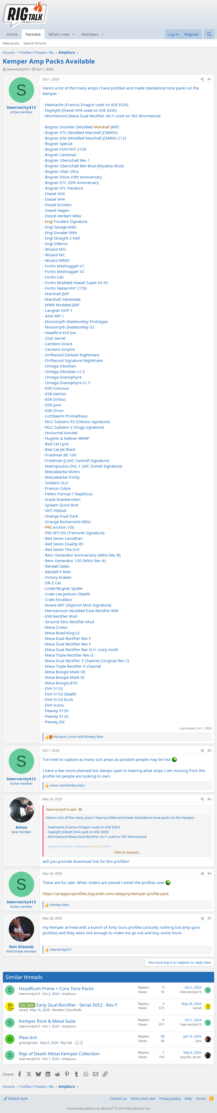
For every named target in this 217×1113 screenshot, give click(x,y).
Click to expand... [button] (127, 852)
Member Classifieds (67, 1010)
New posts (11, 43)
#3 (209, 799)
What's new (58, 34)
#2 (209, 750)
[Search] (209, 34)
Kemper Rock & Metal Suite (47, 1021)
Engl (49, 221)
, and (78, 737)
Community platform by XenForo (109, 1108)
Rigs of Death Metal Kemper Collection (59, 1054)
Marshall (102, 126)
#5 (209, 918)
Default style (17, 1098)
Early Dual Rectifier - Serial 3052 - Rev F (76, 1005)
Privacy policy (170, 1098)
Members (90, 34)
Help (188, 1098)
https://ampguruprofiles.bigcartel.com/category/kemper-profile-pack (106, 893)
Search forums (35, 43)
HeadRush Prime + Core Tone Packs (56, 988)
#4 (209, 873)
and (67, 785)
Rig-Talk (66, 1042)
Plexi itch (28, 1037)
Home (12, 34)
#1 (209, 79)
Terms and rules (142, 1098)
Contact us (118, 1098)
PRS (48, 527)
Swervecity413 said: (61, 809)
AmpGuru (69, 993)
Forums (33, 34)
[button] (73, 34)
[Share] (202, 80)
